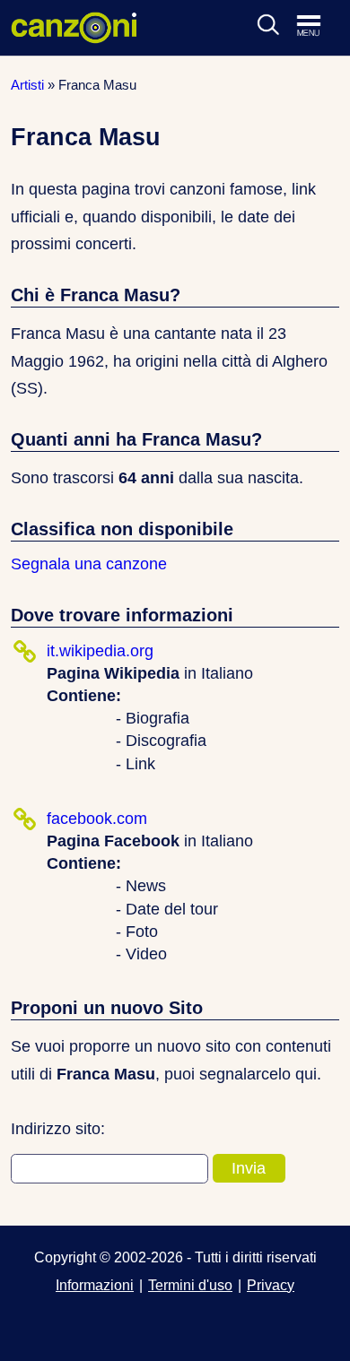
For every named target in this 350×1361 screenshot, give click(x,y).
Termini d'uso (190, 1285)
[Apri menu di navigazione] (317, 26)
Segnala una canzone (89, 564)
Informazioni (95, 1285)
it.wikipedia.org (100, 651)
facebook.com (97, 819)
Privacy (270, 1285)
